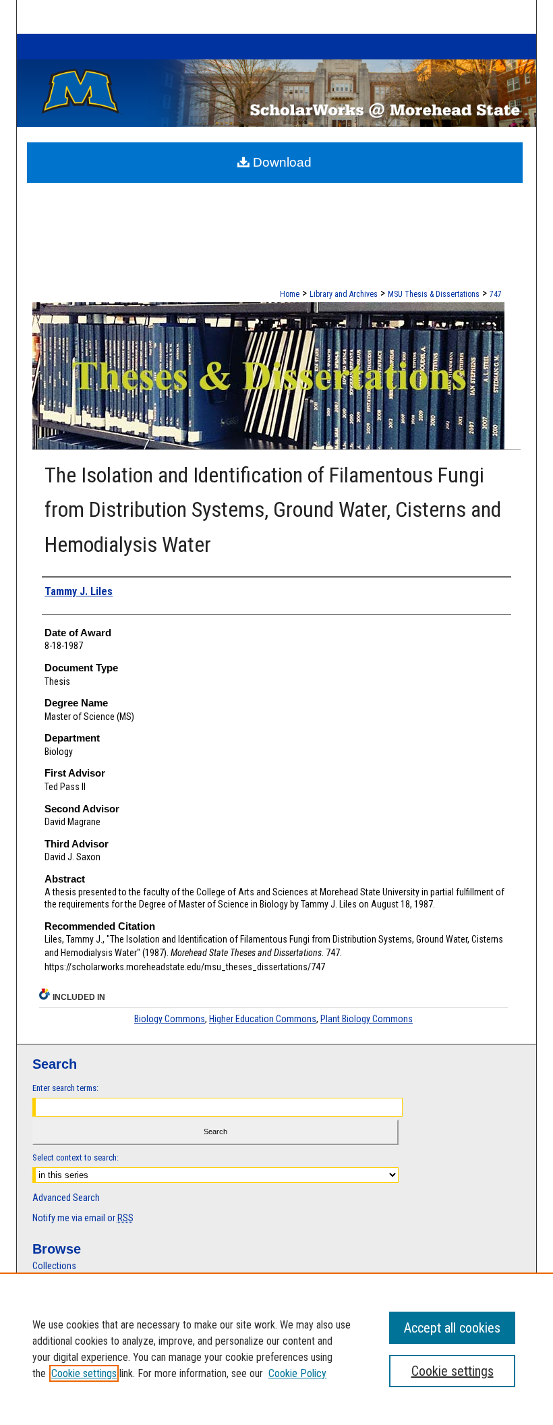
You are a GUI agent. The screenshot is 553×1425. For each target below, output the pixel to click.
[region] (276, 1349)
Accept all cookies (452, 1328)
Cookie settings (84, 1373)
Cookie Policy (297, 1373)
